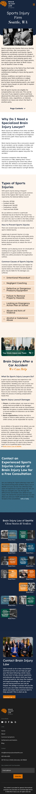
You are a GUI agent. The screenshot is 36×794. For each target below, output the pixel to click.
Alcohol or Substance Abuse (17, 319)
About (3, 734)
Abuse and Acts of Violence (16, 312)
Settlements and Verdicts (9, 740)
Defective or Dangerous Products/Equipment (19, 289)
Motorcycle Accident (9, 533)
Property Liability (26, 533)
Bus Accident (25, 559)
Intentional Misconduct (18, 278)
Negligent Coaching (17, 283)
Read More (12, 540)
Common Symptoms (7, 737)
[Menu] (34, 4)
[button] (18, 277)
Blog (2, 743)
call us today (25, 499)
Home (3, 731)
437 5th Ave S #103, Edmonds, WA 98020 (14, 760)
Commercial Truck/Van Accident (9, 600)
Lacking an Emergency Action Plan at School (18, 304)
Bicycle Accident (26, 546)
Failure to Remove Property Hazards (16, 297)
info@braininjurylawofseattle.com (12, 752)
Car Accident (7, 546)
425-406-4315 (5, 756)
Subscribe (18, 776)
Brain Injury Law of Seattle (12, 446)
